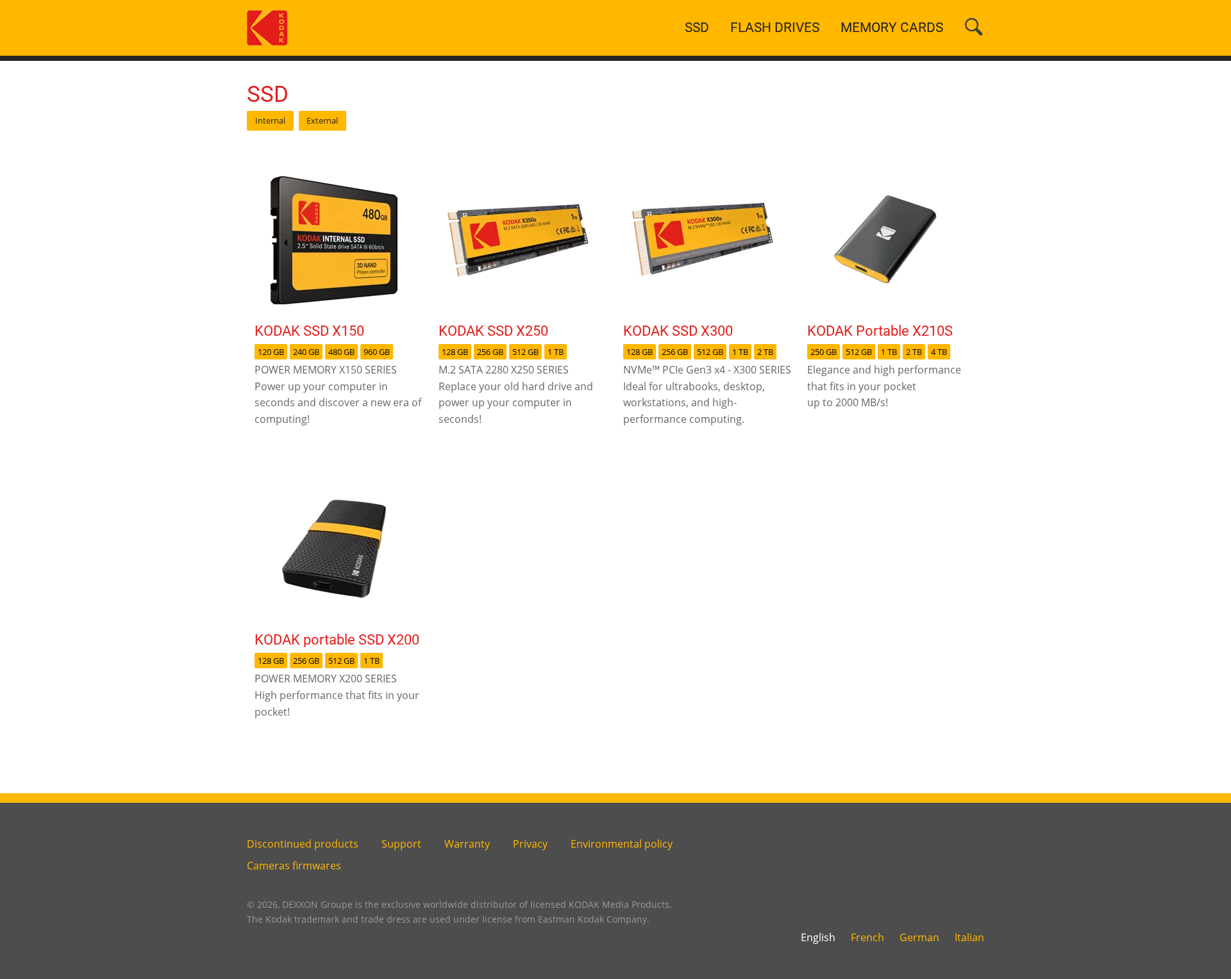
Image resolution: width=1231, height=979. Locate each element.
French (867, 937)
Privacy (530, 844)
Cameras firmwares (294, 866)
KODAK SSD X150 (309, 330)
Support (401, 844)
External (322, 120)
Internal (270, 120)
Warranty (467, 844)
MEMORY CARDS (892, 27)
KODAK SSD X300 (678, 330)
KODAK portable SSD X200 (337, 639)
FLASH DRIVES (774, 27)
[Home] (267, 27)
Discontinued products (302, 844)
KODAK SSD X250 (493, 330)
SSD (697, 27)
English (818, 937)
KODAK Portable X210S (880, 330)
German (919, 937)
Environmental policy (622, 844)
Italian (969, 937)
